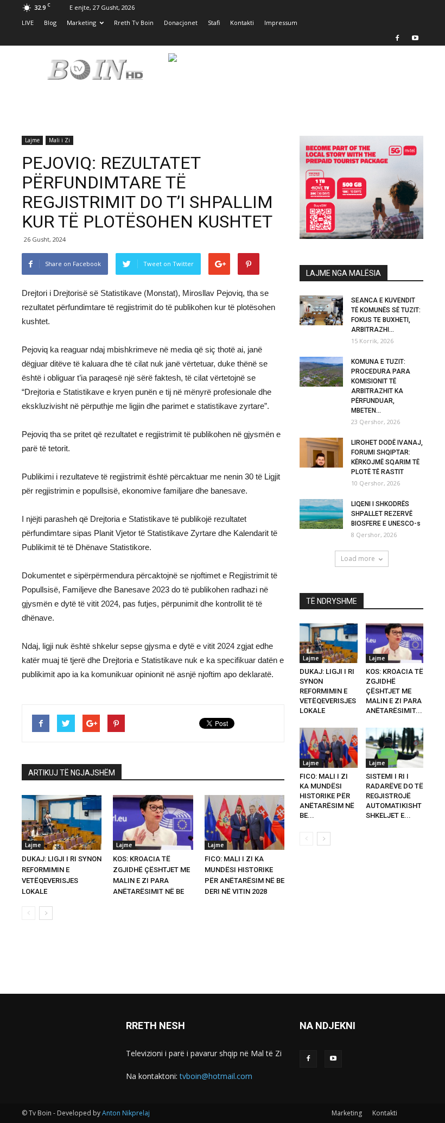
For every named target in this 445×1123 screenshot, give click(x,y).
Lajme (32, 140)
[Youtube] (415, 38)
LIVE (28, 22)
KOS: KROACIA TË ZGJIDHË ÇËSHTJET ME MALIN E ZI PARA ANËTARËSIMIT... (394, 691)
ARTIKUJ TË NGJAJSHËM (71, 772)
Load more (358, 558)
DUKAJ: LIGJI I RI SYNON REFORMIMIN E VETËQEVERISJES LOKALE (328, 691)
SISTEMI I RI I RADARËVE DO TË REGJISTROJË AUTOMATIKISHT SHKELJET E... (394, 795)
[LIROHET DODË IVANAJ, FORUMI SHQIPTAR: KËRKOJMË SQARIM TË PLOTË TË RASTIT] (321, 453)
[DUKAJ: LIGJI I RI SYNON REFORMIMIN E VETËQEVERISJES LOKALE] (61, 822)
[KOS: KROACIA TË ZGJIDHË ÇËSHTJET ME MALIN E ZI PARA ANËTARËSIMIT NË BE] (153, 822)
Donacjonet (181, 22)
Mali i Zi (59, 140)
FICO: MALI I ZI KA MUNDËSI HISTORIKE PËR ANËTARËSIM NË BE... (327, 795)
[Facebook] (397, 38)
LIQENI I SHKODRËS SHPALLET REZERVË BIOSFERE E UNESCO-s (386, 513)
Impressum (280, 22)
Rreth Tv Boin (134, 22)
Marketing (81, 22)
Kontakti (242, 22)
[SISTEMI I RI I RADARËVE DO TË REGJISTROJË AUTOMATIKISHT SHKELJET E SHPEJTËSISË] (395, 747)
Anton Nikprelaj (126, 1113)
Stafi (214, 22)
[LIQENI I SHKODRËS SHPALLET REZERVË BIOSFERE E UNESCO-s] (321, 514)
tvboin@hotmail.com (216, 1076)
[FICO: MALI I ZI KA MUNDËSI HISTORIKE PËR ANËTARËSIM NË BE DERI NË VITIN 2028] (244, 822)
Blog (50, 22)
